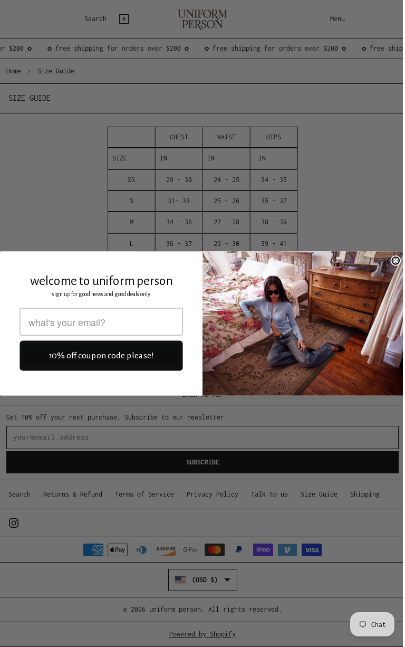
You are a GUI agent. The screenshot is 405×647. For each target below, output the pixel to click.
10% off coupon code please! (101, 355)
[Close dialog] (395, 260)
